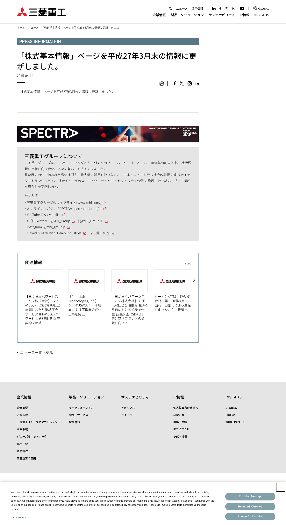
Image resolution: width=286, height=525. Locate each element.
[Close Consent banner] (280, 487)
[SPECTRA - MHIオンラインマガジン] (108, 131)
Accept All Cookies (250, 516)
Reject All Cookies (250, 506)
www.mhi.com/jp (90, 202)
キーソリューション (81, 408)
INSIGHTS (261, 14)
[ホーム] (41, 11)
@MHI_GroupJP (91, 220)
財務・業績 (180, 422)
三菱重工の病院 (26, 458)
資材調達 (22, 451)
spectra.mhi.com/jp (87, 208)
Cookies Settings (250, 496)
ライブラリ (128, 415)
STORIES (231, 408)
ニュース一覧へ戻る (36, 352)
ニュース (182, 8)
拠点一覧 (22, 444)
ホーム (21, 27)
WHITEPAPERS (234, 422)
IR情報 (244, 14)
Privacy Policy (18, 517)
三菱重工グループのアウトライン (37, 422)
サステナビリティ (222, 14)
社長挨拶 (22, 415)
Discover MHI (50, 214)
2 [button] (188, 263)
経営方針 (178, 415)
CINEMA (230, 415)
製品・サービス (78, 415)
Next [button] (194, 297)
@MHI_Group (60, 220)
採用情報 (197, 8)
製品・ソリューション (187, 14)
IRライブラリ (181, 429)
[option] (46, 297)
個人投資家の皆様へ (185, 408)
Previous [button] (21, 297)
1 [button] (185, 263)
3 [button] (190, 263)
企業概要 (22, 408)
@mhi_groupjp (54, 226)
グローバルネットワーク (32, 436)
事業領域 (22, 429)
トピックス (128, 408)
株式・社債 (180, 436)
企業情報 (159, 14)
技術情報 (74, 422)
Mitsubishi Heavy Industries (61, 232)
